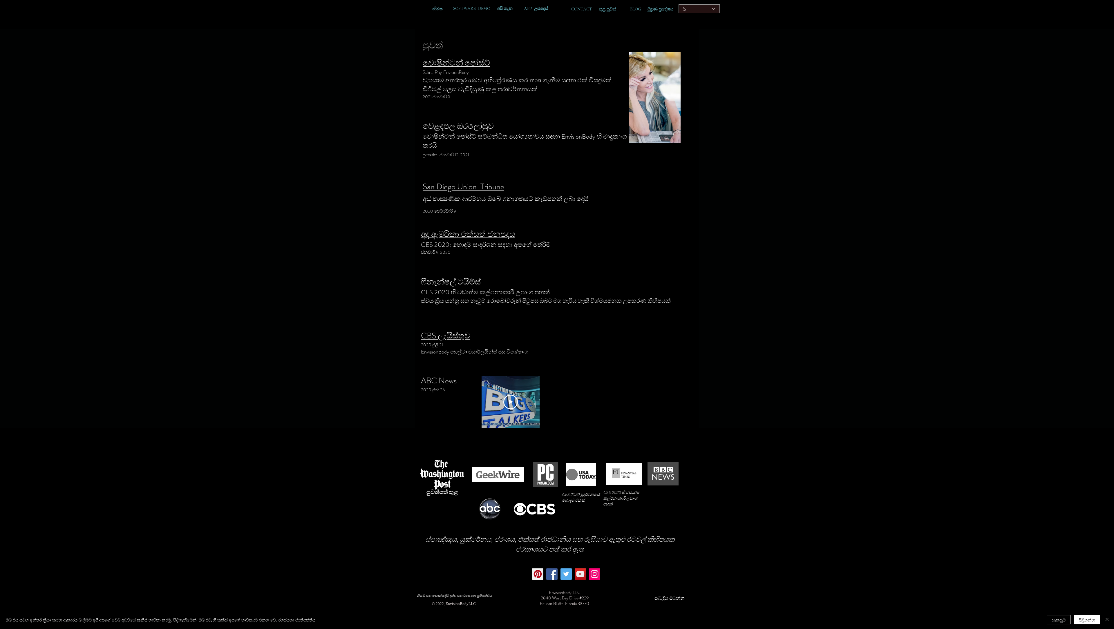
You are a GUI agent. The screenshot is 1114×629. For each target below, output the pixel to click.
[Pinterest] (537, 574)
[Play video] (510, 402)
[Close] (1107, 619)
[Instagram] (594, 574)
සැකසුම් (1059, 620)
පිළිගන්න (1087, 620)
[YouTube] (580, 574)
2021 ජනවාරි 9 (437, 97)
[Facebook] (552, 574)
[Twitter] (566, 574)
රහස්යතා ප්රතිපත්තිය (296, 620)
